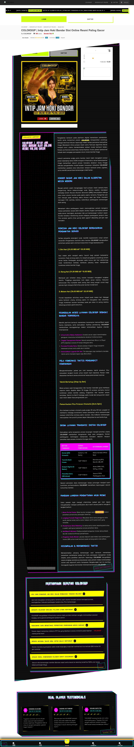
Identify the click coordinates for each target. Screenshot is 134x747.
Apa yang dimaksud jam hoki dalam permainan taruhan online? (56, 594)
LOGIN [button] (41, 119)
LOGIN (44, 19)
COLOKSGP (24, 27)
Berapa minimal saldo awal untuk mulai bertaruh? (52, 641)
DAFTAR (90, 19)
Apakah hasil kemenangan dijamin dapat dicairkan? (52, 657)
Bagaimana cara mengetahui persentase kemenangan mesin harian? (58, 625)
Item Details (25, 38)
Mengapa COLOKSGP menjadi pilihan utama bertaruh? (52, 610)
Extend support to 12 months (98, 61)
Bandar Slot (61, 27)
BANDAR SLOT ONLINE (36, 27)
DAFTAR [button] (53, 119)
